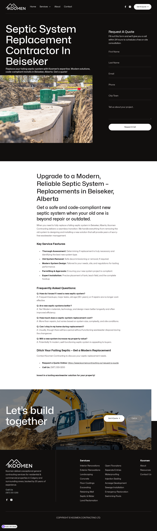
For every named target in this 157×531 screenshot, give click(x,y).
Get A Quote (142, 7)
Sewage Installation (114, 488)
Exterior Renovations (90, 470)
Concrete (84, 479)
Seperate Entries (113, 470)
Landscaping (86, 474)
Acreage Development (116, 483)
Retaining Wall (87, 492)
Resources (145, 470)
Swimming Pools (113, 496)
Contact (68, 7)
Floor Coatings (87, 483)
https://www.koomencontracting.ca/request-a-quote (93, 363)
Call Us (134, 418)
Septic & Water (87, 496)
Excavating (85, 488)
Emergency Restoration (116, 492)
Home (33, 7)
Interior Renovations (90, 466)
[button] (45, 7)
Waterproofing (112, 474)
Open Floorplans (113, 466)
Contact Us (145, 474)
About (57, 7)
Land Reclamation (89, 501)
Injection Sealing (113, 479)
